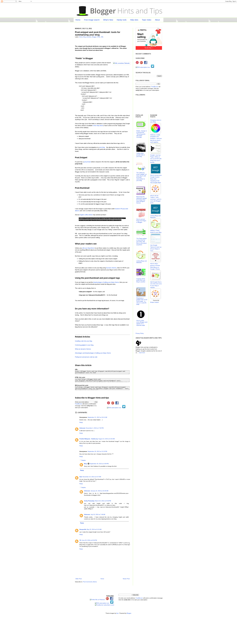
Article (81, 37)
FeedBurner (78, 404)
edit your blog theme (88, 248)
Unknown (82, 428)
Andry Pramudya (89, 501)
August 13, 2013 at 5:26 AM (106, 439)
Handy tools (121, 20)
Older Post (78, 578)
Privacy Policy (140, 333)
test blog (102, 147)
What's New (108, 20)
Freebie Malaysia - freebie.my (88, 439)
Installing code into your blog (83, 341)
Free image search (92, 20)
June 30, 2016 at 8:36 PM (89, 540)
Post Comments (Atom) (90, 582)
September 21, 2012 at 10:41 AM (97, 417)
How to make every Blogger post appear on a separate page (141, 323)
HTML (98, 37)
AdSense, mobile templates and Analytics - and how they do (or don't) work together (156, 138)
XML (102, 37)
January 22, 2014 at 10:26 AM (99, 491)
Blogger (94, 37)
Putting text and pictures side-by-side (86, 357)
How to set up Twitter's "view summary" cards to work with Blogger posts (155, 199)
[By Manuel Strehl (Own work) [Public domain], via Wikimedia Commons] (121, 63)
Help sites (134, 20)
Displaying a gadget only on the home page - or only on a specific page (141, 301)
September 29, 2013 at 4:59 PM (99, 463)
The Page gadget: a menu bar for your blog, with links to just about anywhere (141, 241)
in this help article (98, 125)
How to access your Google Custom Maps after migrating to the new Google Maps (156, 179)
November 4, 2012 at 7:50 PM (95, 428)
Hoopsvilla (82, 529)
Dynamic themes (111, 268)
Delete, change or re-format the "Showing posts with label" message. (141, 134)
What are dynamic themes (83, 349)
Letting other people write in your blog (140, 155)
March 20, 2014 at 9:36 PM (103, 501)
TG (80, 540)
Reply (81, 422)
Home (77, 20)
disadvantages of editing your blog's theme (106, 282)
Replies (83, 460)
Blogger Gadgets (154, 302)
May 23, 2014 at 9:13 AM (94, 529)
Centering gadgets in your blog (84, 345)
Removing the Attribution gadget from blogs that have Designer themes (141, 200)
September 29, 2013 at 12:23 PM (97, 451)
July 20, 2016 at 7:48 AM (98, 514)
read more (142, 352)
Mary (85, 463)
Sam (80, 476)
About (157, 20)
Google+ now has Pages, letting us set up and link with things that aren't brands (155, 158)
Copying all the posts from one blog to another (140, 280)
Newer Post (126, 578)
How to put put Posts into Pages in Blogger (141, 220)
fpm (117, 613)
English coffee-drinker (86, 214)
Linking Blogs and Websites (141, 261)
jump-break (87, 162)
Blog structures (87, 37)
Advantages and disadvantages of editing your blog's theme (93, 353)
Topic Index (146, 20)
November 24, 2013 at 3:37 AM (92, 476)
